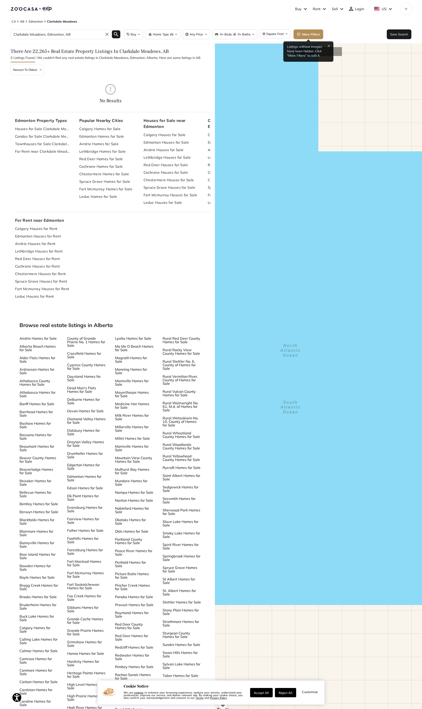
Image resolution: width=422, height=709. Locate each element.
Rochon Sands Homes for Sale (133, 676)
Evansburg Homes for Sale (85, 509)
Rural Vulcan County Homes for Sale (179, 393)
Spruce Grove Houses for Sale (169, 187)
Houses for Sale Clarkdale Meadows (42, 129)
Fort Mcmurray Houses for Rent (42, 289)
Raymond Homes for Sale (132, 614)
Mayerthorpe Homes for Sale (132, 394)
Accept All (261, 692)
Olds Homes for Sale (131, 531)
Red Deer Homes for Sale (101, 159)
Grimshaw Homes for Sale (84, 644)
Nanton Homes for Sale (134, 500)
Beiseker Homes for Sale (35, 483)
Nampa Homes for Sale (134, 492)
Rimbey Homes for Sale (134, 667)
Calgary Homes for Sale (100, 129)
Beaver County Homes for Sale (37, 460)
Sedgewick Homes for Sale (180, 489)
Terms (200, 698)
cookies (139, 692)
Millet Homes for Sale (132, 438)
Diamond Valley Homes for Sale (86, 421)
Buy (298, 9)
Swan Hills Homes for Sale (180, 654)
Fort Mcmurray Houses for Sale (170, 195)
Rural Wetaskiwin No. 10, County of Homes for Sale (180, 421)
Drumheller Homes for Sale (85, 455)
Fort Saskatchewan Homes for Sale (83, 586)
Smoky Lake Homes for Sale (181, 535)
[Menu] (406, 9)
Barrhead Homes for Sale (36, 414)
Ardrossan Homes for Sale (36, 371)
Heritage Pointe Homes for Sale (86, 675)
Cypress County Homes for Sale (86, 367)
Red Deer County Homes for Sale (129, 626)
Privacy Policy (218, 698)
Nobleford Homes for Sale (132, 510)
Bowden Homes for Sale (35, 568)
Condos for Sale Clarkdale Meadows (42, 136)
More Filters (311, 34)
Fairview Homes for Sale (83, 521)
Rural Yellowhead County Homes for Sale (181, 458)
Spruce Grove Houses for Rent (41, 281)
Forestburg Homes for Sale (85, 552)
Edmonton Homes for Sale (101, 136)
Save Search (399, 34)
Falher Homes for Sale (85, 530)
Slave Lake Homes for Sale (180, 523)
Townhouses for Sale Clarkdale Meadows (42, 144)
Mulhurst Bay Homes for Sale (132, 471)
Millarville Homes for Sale (132, 429)
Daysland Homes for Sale (84, 378)
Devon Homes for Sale (85, 411)
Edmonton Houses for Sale (166, 142)
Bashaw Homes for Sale (35, 425)
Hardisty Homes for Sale (83, 663)
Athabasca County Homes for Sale (34, 383)
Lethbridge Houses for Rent (39, 251)
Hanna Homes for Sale (85, 653)
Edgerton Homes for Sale (83, 467)
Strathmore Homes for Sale (181, 623)
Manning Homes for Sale (131, 371)
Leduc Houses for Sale (163, 202)
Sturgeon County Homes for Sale (176, 635)
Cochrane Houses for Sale (166, 172)
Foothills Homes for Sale (83, 540)
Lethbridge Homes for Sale (102, 151)
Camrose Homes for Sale (35, 661)
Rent (317, 9)
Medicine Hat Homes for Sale (132, 406)
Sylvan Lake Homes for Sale (181, 666)
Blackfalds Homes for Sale (36, 522)
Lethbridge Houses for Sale (167, 157)
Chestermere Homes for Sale (104, 174)
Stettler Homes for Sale (182, 602)
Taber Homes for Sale (180, 675)
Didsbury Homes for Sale (83, 432)
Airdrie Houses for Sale (164, 150)
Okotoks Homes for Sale (130, 522)
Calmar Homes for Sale (38, 651)
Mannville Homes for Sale (132, 383)
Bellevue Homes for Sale (35, 494)
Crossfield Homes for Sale (84, 355)
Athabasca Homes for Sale (37, 394)
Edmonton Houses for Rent (38, 236)
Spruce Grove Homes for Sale (104, 181)
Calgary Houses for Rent (36, 228)
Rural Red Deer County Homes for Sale (181, 340)
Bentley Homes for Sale (38, 504)
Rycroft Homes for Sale (181, 467)
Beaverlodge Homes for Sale (36, 471)
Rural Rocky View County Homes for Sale (181, 352)
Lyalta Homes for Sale (133, 338)
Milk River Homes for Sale (132, 417)
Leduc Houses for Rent (34, 296)
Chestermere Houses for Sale (169, 180)
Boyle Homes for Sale (37, 577)
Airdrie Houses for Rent (35, 243)
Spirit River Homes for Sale (181, 546)
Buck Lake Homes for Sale (36, 618)
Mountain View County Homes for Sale (133, 460)
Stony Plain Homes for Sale (181, 612)
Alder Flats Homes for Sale (37, 360)
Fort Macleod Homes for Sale (84, 563)
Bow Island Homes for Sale (37, 556)
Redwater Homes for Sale (132, 657)
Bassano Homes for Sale (35, 437)
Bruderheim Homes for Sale (37, 607)
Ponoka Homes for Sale (134, 597)
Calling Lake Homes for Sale (38, 641)
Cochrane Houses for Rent (37, 266)
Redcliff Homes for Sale (134, 647)
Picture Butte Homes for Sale (132, 576)
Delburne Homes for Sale (83, 401)
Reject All (285, 692)
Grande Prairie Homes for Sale (85, 632)
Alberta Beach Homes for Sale (37, 348)
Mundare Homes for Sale (131, 483)
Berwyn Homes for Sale (38, 512)
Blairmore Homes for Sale (36, 533)
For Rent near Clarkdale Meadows (42, 151)
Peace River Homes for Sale (133, 553)
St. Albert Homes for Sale (179, 592)
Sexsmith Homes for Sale (179, 500)
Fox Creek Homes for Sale (84, 598)
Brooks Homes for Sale (38, 597)
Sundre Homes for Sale (181, 644)
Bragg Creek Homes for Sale (38, 587)
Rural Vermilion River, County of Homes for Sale (180, 380)
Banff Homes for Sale (36, 404)
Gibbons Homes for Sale (83, 609)
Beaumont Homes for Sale (36, 448)
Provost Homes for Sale (134, 605)
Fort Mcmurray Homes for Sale (105, 189)
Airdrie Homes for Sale (99, 144)
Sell (335, 9)
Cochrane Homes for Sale (101, 166)
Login (359, 9)
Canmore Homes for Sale (35, 672)
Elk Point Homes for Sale (83, 498)
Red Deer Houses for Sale (166, 165)
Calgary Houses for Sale (165, 135)
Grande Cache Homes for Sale (85, 621)
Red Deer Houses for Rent (37, 258)
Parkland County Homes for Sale (128, 541)
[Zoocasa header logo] (31, 9)
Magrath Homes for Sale (131, 360)
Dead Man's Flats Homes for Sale (81, 390)
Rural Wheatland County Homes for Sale (181, 435)
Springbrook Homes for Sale (181, 558)
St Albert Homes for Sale (179, 581)
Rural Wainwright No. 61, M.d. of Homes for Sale (180, 406)
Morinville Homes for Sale (132, 448)
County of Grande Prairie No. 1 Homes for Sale (86, 342)
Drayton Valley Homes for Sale (85, 444)
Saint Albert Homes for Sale (181, 477)
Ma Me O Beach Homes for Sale (134, 348)
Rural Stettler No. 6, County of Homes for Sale (179, 365)
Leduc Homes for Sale (98, 196)
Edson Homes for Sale (85, 488)
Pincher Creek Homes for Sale (132, 587)
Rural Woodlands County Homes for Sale (181, 446)
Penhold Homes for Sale (130, 564)
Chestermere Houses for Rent (40, 274)
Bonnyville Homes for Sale (36, 545)
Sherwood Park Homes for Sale (181, 512)
